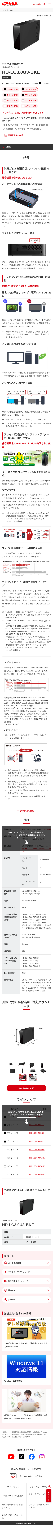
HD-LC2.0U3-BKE (36, 1133)
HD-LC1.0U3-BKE (36, 1141)
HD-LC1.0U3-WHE (37, 1174)
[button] (26, 1088)
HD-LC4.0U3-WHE (37, 1149)
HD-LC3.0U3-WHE (37, 1157)
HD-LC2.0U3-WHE (37, 1166)
